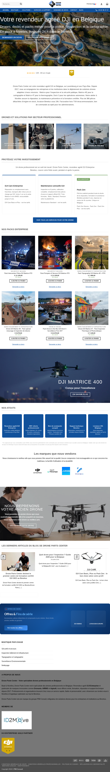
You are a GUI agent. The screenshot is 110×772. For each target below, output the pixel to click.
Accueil (6, 10)
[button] (101, 4)
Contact (73, 10)
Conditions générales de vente (14, 764)
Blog (81, 10)
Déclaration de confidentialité (92, 764)
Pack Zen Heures (83, 206)
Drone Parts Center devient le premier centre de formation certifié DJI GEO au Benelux (18, 576)
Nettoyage (5, 665)
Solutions (26, 10)
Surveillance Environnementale (14, 661)
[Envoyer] (21, 4)
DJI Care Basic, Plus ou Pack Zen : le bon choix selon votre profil (91, 575)
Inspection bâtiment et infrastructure (15, 653)
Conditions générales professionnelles (44, 764)
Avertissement (23, 766)
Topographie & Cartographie (12, 657)
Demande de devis (61, 10)
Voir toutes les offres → (15, 628)
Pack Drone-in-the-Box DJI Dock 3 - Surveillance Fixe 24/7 (55, 330)
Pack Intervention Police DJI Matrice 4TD (18, 273)
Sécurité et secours (9, 649)
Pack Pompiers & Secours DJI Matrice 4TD (55, 273)
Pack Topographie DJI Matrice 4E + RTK (91, 273)
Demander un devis (18, 287)
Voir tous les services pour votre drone (55, 220)
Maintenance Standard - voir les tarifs (53, 202)
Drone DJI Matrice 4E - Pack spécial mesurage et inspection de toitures (18, 330)
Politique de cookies (70, 764)
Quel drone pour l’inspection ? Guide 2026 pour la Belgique (55, 556)
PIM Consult (42, 699)
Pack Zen (93, 206)
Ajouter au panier (18, 281)
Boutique (15, 10)
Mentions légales (9, 766)
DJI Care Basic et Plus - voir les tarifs (17, 202)
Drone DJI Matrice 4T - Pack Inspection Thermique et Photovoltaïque (91, 330)
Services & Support (42, 10)
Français (90, 4)
